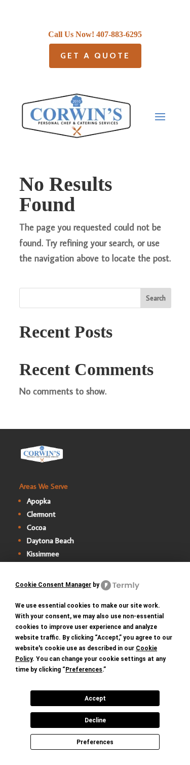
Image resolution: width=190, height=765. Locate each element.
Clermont (41, 514)
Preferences (95, 742)
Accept (95, 698)
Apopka (39, 501)
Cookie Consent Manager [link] (53, 584)
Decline (95, 720)
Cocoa (36, 527)
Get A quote (95, 55)
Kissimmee (43, 553)
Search (156, 298)
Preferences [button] (83, 669)
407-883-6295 (119, 34)
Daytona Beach (50, 540)
